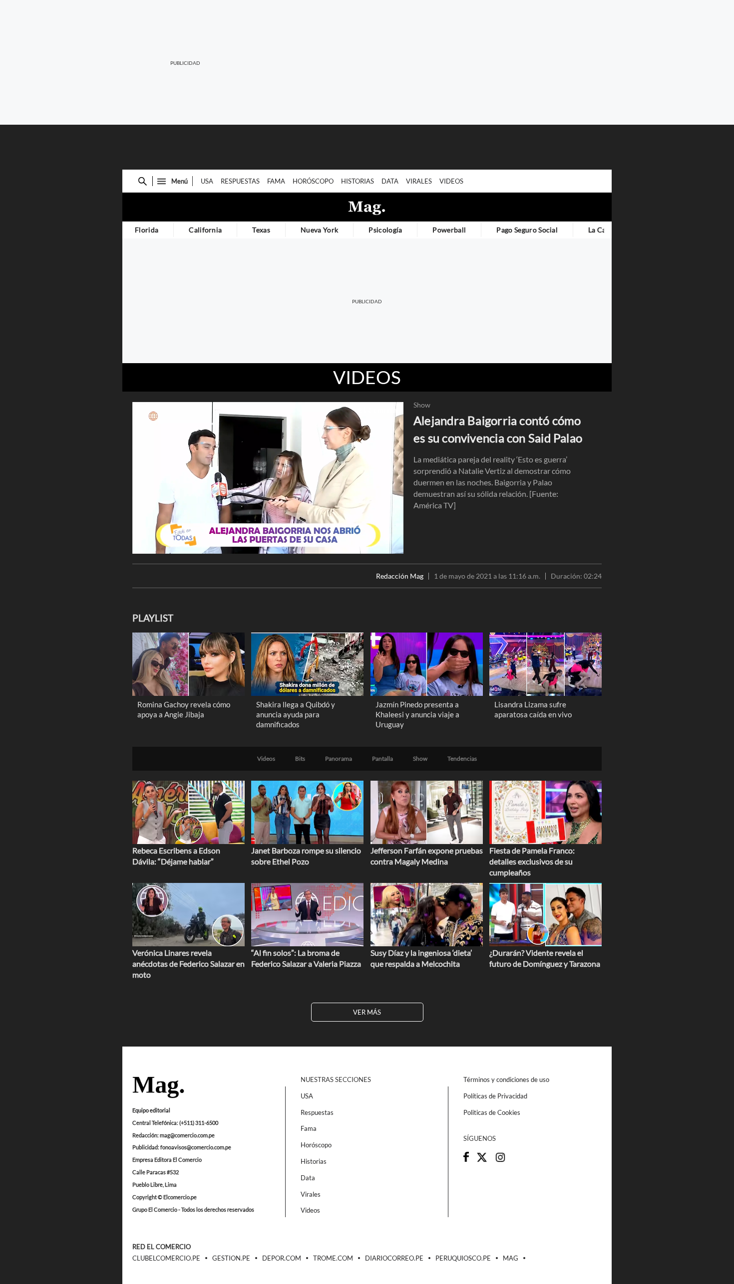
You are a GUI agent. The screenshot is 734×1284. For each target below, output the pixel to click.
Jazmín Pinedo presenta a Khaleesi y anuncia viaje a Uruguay (417, 714)
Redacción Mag (399, 576)
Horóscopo (313, 181)
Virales (419, 181)
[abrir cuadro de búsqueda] (142, 181)
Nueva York (319, 229)
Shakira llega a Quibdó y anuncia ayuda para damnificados (295, 714)
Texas (261, 229)
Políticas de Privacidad (495, 1096)
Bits (300, 759)
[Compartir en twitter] (481, 1160)
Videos (451, 181)
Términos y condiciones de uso (506, 1079)
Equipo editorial (151, 1110)
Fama (276, 181)
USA (207, 181)
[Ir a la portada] (158, 1087)
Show (421, 405)
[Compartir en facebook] (466, 1159)
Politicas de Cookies (491, 1112)
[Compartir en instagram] (500, 1160)
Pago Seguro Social (527, 229)
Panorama (338, 759)
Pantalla (382, 759)
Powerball (449, 229)
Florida (146, 229)
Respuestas (240, 181)
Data (389, 181)
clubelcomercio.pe (166, 1258)
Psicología (385, 229)
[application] (267, 478)
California (205, 229)
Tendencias (462, 759)
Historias (357, 181)
